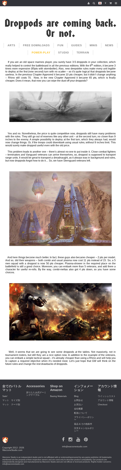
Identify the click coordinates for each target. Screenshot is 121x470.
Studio (63, 52)
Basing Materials (58, 396)
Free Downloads (36, 45)
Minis (93, 45)
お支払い (78, 404)
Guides (76, 45)
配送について (80, 413)
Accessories (35, 386)
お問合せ (78, 400)
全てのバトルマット (11, 388)
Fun (60, 45)
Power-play (41, 52)
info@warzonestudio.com (74, 446)
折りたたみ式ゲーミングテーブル (36, 393)
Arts (11, 45)
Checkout (102, 404)
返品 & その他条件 (83, 424)
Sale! (4, 396)
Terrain (83, 52)
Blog (76, 396)
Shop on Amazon (56, 388)
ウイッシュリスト (106, 396)
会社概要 (78, 408)
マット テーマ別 (11, 404)
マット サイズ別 (11, 400)
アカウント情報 (105, 400)
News (109, 45)
